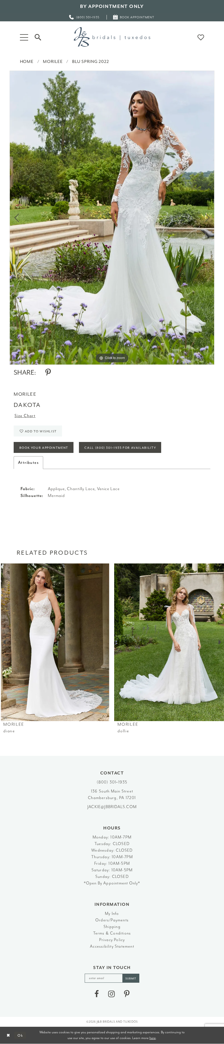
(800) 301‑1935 (112, 782)
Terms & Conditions (112, 933)
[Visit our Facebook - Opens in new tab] (97, 994)
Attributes (28, 462)
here (152, 1038)
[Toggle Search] (38, 37)
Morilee (53, 61)
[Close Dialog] (8, 1035)
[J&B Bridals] (112, 37)
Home (27, 61)
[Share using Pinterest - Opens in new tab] (48, 372)
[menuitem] (85, 17)
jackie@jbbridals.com (112, 806)
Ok (20, 1035)
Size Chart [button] (25, 415)
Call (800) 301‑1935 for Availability (120, 448)
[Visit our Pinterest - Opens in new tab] (126, 994)
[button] (24, 37)
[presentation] (55, 642)
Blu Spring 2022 (90, 61)
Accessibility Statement (112, 946)
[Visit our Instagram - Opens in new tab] (111, 994)
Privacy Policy (112, 939)
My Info (112, 913)
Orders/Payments (112, 920)
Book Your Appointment (43, 448)
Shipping (112, 926)
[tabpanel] (112, 217)
